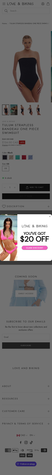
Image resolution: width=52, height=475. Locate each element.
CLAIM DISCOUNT (34, 248)
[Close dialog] (50, 216)
